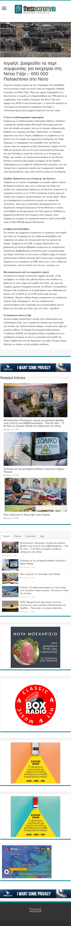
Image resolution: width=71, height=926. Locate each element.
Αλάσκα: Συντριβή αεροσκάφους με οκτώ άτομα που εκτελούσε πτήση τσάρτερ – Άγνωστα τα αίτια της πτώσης (44, 590)
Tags (42, 536)
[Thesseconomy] (35, 9)
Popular (17, 536)
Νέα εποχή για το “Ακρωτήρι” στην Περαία (27, 514)
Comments (30, 536)
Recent (6, 536)
